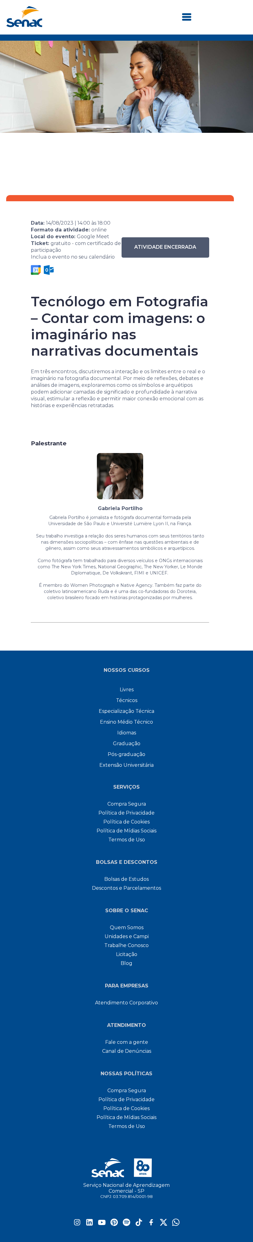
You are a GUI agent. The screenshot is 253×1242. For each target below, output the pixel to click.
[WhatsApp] (176, 1224)
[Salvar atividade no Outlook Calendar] (49, 270)
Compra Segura (126, 804)
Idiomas (126, 733)
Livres (127, 689)
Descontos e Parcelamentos (126, 888)
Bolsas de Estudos (126, 879)
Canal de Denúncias (126, 1051)
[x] (163, 1224)
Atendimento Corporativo (126, 1003)
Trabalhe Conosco (126, 945)
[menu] (186, 17)
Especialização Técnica (126, 711)
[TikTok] (139, 1224)
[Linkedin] (89, 1224)
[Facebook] (151, 1224)
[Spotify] (126, 1224)
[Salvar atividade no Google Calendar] (36, 270)
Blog (126, 963)
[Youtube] (102, 1224)
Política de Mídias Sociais (126, 831)
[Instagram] (77, 1224)
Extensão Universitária (126, 765)
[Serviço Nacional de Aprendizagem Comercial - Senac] (24, 25)
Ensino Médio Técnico (126, 722)
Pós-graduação (126, 754)
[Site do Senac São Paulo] (126, 1167)
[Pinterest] (114, 1224)
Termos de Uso (126, 840)
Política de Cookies (126, 822)
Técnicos (126, 700)
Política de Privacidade (126, 813)
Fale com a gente (126, 1042)
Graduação (126, 743)
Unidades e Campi (127, 936)
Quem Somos (126, 927)
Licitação (126, 954)
